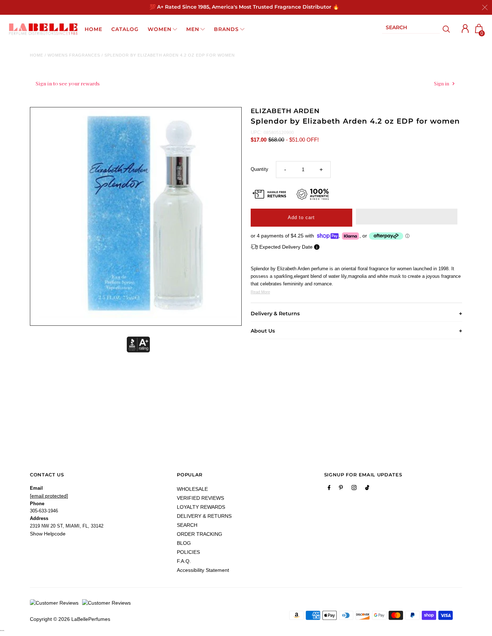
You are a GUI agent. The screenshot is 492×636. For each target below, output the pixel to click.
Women (159, 29)
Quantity (259, 169)
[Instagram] (354, 489)
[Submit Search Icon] (446, 29)
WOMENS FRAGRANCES (74, 55)
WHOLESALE (192, 489)
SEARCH (187, 525)
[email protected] (49, 496)
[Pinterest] (341, 489)
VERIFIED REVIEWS (200, 498)
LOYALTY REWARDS (201, 507)
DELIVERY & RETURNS (204, 516)
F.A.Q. (184, 561)
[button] (406, 216)
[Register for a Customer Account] (465, 28)
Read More (260, 292)
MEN (192, 29)
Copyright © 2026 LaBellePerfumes (70, 619)
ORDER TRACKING (199, 534)
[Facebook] (329, 489)
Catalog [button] (125, 29)
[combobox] (411, 29)
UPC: (256, 132)
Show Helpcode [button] (48, 534)
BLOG (184, 543)
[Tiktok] (367, 489)
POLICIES (188, 552)
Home (36, 55)
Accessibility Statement (203, 570)
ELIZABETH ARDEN (285, 111)
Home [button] (93, 29)
